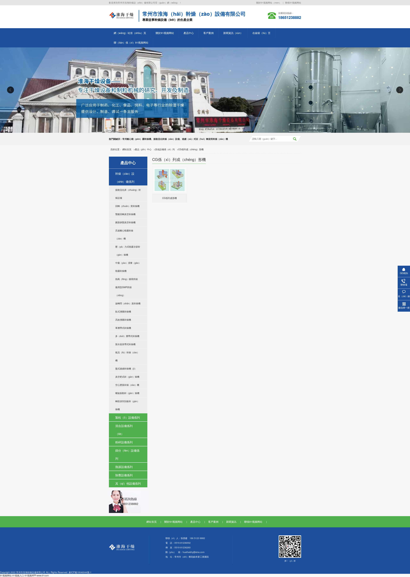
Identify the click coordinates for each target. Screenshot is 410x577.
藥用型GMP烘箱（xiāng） (123, 291)
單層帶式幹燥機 (123, 327)
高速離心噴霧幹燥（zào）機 (124, 234)
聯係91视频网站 (293, 2)
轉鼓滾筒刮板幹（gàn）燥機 (127, 405)
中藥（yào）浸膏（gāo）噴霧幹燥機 (128, 266)
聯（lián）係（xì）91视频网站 (131, 42)
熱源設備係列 (124, 467)
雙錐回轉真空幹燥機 (125, 214)
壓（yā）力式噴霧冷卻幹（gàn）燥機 (127, 250)
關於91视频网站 (165, 33)
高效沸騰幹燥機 (123, 319)
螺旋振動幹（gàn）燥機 (127, 393)
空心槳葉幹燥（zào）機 (127, 384)
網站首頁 (126, 149)
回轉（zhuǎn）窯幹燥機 (127, 206)
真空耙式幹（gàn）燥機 (127, 376)
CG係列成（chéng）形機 (191, 149)
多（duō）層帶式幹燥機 (127, 336)
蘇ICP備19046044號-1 (80, 572)
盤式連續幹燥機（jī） (126, 368)
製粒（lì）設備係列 (127, 417)
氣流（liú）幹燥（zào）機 (127, 356)
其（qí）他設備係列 (128, 483)
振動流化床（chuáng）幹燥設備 (128, 193)
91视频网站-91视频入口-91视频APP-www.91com (24, 575)
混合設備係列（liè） (124, 430)
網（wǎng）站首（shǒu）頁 (130, 33)
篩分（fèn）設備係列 (127, 454)
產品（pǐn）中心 (143, 149)
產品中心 (189, 33)
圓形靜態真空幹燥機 (125, 222)
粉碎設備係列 (124, 442)
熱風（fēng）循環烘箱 (126, 279)
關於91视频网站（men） (268, 2)
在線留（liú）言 (261, 33)
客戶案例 (208, 33)
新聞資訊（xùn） (233, 33)
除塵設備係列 (124, 475)
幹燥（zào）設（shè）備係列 (124, 177)
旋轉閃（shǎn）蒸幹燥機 (127, 303)
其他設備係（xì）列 (165, 149)
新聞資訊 (231, 522)
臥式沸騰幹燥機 (123, 311)
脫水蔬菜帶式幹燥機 (125, 344)
